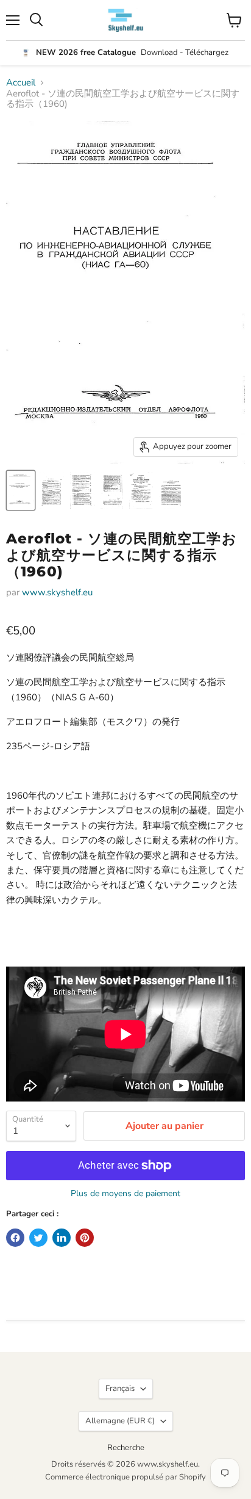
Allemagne (120, 1420)
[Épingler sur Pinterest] (85, 1238)
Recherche (125, 1447)
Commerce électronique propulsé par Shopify (125, 1477)
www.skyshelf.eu (57, 592)
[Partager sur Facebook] (15, 1238)
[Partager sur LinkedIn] (61, 1238)
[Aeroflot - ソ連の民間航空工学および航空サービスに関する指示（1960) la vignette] (21, 490)
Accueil (20, 83)
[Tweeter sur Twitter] (38, 1238)
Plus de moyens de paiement (125, 1194)
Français (120, 1388)
